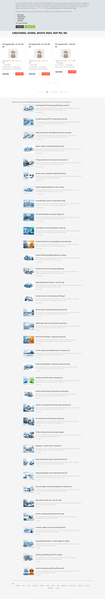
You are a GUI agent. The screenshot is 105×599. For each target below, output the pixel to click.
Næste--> (56, 83)
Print (66, 92)
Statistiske (20, 20)
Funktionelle (20, 18)
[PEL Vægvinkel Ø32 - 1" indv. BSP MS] (66, 53)
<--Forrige (49, 83)
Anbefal (61, 92)
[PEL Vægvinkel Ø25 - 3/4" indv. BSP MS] (39, 53)
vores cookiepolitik (39, 8)
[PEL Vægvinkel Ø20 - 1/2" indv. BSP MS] (13, 53)
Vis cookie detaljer (21, 23)
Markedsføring (21, 17)
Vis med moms (54, 92)
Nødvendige (20, 15)
